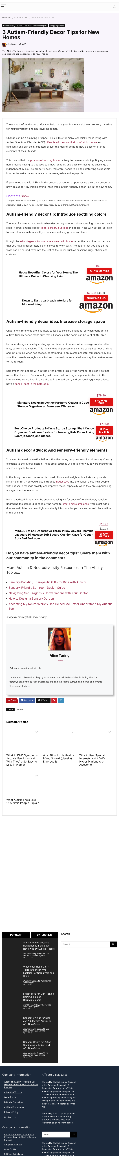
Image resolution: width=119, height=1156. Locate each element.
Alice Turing (11, 44)
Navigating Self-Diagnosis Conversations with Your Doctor (48, 593)
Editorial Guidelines (13, 1102)
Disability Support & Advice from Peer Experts (37, 982)
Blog (11, 17)
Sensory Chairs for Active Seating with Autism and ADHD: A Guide (37, 1045)
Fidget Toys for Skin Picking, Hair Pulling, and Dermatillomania (39, 996)
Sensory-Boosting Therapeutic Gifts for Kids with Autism (47, 582)
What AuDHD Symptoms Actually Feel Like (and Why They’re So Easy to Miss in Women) (22, 760)
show (25, 196)
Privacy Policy (11, 1112)
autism (20, 709)
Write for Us (10, 1097)
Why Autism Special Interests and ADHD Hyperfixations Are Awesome (92, 760)
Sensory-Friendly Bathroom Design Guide (37, 587)
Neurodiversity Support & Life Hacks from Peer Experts (25, 26)
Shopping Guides (57, 26)
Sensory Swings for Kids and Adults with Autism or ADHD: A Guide (37, 1021)
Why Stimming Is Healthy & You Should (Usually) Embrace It (59, 758)
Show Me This (99, 271)
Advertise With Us (13, 1092)
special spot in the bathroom (32, 383)
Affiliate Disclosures (14, 1107)
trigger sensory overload (54, 227)
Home (4, 17)
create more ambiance (75, 503)
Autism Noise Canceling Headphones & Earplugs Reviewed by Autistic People (39, 945)
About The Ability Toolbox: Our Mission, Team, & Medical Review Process (21, 1085)
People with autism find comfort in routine (72, 142)
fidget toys (62, 481)
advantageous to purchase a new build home (46, 241)
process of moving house (45, 160)
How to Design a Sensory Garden (31, 598)
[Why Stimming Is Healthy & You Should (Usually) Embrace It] (59, 731)
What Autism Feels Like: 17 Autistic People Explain (22, 801)
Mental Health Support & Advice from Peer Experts (37, 1006)
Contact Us (9, 1117)
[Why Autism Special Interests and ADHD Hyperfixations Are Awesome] (95, 731)
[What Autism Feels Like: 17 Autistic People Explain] (23, 775)
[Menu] (3, 6)
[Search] (114, 6)
